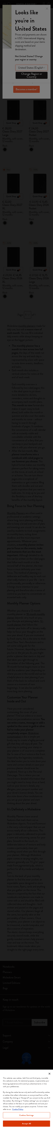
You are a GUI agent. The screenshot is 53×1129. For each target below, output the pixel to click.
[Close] (49, 1073)
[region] (26, 1099)
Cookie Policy (17, 1109)
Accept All (26, 1123)
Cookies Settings (26, 1115)
